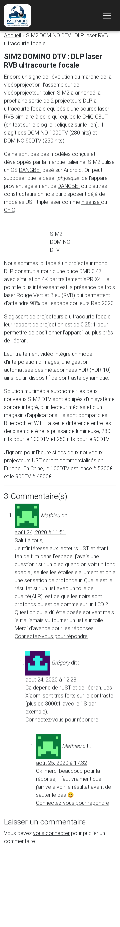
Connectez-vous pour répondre (51, 636)
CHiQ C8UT (95, 116)
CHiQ (9, 210)
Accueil (12, 35)
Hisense (91, 202)
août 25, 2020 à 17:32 (61, 762)
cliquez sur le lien (76, 124)
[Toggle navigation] (107, 15)
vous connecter (51, 833)
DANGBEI (30, 170)
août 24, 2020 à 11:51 (40, 532)
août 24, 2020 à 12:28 (50, 679)
